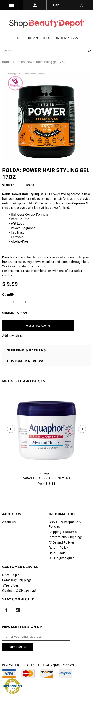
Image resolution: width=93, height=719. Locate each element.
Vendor (8, 185)
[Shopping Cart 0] (81, 5)
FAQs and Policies (62, 542)
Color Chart (57, 553)
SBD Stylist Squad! (62, 558)
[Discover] (46, 673)
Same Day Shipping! (16, 580)
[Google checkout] (12, 686)
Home (6, 62)
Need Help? (10, 575)
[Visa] (9, 673)
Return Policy (58, 547)
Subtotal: (9, 313)
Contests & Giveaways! (19, 590)
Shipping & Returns (26, 350)
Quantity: (9, 294)
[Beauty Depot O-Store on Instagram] (18, 610)
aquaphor (46, 473)
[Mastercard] (28, 673)
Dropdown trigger (34, 5)
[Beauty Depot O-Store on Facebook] (6, 610)
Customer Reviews (25, 361)
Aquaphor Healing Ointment (46, 478)
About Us (9, 522)
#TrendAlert (10, 585)
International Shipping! (65, 537)
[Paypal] (65, 673)
